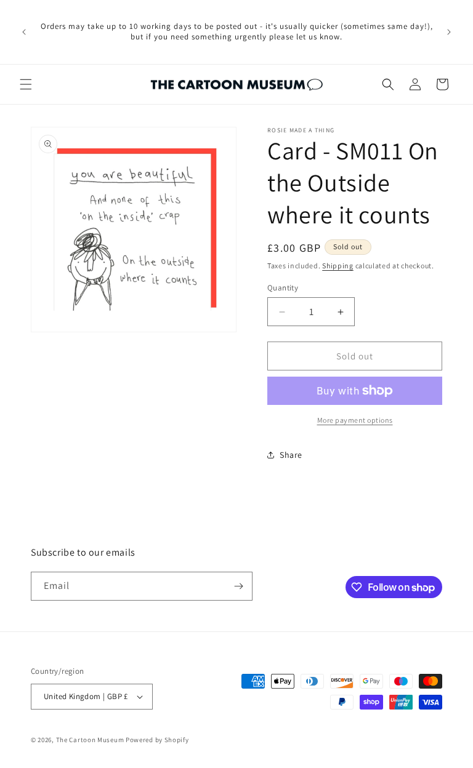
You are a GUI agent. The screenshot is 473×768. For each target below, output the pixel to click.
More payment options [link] (355, 420)
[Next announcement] (449, 32)
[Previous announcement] (24, 32)
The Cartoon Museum (90, 739)
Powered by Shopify (157, 739)
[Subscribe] (238, 586)
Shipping (338, 265)
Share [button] (291, 454)
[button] (25, 84)
